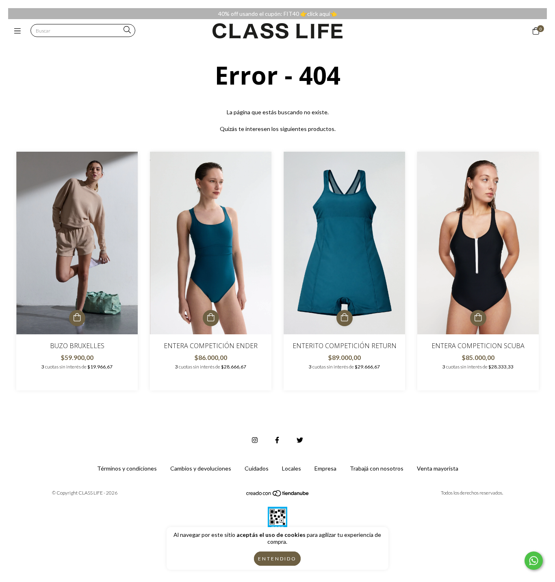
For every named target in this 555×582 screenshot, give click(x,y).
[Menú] (19, 30)
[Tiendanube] (277, 495)
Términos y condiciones (127, 468)
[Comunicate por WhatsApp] (534, 560)
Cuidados (257, 468)
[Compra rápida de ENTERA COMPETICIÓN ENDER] (211, 318)
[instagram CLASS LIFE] (255, 440)
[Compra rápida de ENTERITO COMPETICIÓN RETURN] (344, 318)
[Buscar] (127, 30)
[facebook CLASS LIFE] (277, 440)
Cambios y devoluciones (200, 468)
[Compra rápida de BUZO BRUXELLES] (77, 318)
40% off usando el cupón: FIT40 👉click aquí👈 (277, 13)
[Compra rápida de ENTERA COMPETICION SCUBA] (478, 318)
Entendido (277, 559)
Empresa (325, 468)
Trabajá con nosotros (376, 468)
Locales (291, 468)
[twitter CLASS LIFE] (299, 440)
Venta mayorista (437, 468)
